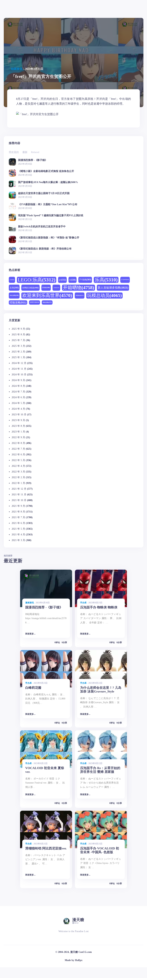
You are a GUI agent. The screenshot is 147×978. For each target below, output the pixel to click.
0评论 (57, 642)
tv (72, 280)
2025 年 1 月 (18, 357)
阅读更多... (30, 634)
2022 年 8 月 (18, 443)
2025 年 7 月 (18, 340)
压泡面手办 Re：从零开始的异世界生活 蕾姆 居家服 (100, 770)
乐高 (106, 279)
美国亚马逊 (34, 302)
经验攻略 (18, 302)
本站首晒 (14, 295)
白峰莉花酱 (33, 687)
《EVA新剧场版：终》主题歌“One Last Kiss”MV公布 (47, 204)
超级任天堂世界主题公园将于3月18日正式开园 (44, 193)
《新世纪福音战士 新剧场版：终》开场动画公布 (45, 248)
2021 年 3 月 (18, 540)
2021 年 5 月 (18, 528)
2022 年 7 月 (18, 448)
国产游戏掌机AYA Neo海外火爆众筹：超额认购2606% (48, 182)
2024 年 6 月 (18, 397)
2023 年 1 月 (18, 431)
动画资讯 (16, 68)
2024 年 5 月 (18, 403)
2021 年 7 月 (18, 517)
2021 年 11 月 (19, 494)
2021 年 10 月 (19, 500)
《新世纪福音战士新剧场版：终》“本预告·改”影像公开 (48, 237)
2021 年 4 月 (18, 534)
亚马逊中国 (125, 279)
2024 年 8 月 (18, 386)
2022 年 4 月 (18, 466)
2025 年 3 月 (18, 346)
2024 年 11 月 (19, 368)
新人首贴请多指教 (113, 287)
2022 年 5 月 (18, 460)
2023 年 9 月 (18, 420)
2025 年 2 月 (18, 351)
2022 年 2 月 (18, 477)
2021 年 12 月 (19, 488)
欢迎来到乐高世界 (47, 295)
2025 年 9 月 (18, 328)
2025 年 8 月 (18, 334)
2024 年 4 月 (18, 408)
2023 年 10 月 (19, 414)
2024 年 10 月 (19, 374)
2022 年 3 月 (18, 471)
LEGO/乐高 (36, 279)
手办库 (83, 602)
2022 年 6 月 (18, 454)
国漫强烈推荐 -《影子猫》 (32, 160)
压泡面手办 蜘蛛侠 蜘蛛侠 (98, 607)
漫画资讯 (29, 602)
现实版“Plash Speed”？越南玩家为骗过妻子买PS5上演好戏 (50, 215)
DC (12, 279)
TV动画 (85, 280)
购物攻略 (47, 302)
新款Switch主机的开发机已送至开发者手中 (42, 226)
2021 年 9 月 (18, 506)
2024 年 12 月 (19, 363)
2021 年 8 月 (18, 511)
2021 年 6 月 (18, 523)
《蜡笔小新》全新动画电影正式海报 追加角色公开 (46, 171)
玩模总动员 (104, 295)
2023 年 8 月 (18, 426)
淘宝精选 (80, 295)
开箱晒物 (78, 287)
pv (62, 280)
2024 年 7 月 (18, 391)
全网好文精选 (30, 288)
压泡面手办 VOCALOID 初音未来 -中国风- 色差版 (99, 850)
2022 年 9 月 (18, 437)
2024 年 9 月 (18, 380)
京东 (14, 287)
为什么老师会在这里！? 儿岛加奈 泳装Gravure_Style (100, 689)
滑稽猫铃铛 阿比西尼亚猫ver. (46, 848)
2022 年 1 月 (18, 483)
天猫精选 (56, 287)
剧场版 (46, 287)
